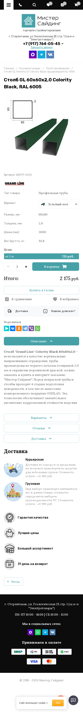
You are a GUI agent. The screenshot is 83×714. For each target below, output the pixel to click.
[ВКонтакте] (12, 328)
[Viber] (31, 328)
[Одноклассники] (19, 328)
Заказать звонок (42, 47)
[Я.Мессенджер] (6, 328)
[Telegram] (25, 328)
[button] (20, 5)
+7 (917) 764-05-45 (41, 43)
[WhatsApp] (37, 328)
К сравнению (22, 299)
